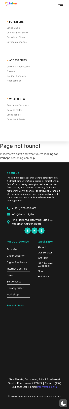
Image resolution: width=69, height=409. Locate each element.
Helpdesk (43, 276)
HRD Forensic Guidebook (46, 264)
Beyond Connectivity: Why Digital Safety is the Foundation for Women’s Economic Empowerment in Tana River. (34, 353)
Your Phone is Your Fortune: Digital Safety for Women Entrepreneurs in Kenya (33, 316)
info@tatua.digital (47, 386)
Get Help (43, 257)
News (41, 271)
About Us (13, 173)
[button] (63, 403)
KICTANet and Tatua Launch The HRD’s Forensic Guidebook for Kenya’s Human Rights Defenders (32, 334)
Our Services (45, 252)
